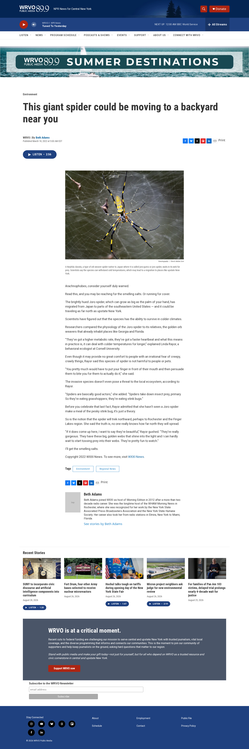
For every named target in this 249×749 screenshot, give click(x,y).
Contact (141, 726)
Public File (186, 718)
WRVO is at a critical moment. (84, 630)
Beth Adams (43, 137)
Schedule (97, 726)
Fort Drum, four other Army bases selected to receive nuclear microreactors (80, 587)
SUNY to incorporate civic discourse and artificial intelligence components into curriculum (41, 589)
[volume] (34, 24)
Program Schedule (63, 35)
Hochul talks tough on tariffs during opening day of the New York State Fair (124, 587)
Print (221, 140)
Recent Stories (34, 553)
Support (140, 35)
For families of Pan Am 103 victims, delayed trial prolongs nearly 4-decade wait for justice (206, 589)
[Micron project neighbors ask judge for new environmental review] (166, 568)
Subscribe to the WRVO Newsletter (51, 683)
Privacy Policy (188, 726)
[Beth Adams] (72, 502)
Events (122, 35)
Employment (143, 718)
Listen (23, 35)
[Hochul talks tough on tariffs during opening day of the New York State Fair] (124, 568)
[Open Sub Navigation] (30, 35)
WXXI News (136, 457)
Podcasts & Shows (97, 35)
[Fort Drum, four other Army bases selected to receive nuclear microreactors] (83, 568)
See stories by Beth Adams (103, 524)
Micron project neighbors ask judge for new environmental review (165, 587)
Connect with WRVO (186, 35)
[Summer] (124, 61)
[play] (23, 25)
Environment (30, 94)
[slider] (39, 24)
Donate (221, 9)
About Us (159, 35)
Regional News (108, 468)
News (39, 35)
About (95, 718)
